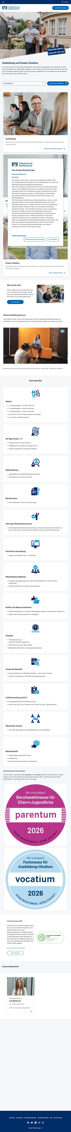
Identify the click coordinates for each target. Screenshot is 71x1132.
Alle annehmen (53, 239)
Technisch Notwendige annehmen (34, 239)
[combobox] (24, 83)
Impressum (12, 1118)
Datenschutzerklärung (19, 174)
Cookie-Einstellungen (19, 235)
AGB (51, 1118)
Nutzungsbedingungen (30, 1118)
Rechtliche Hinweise (43, 1118)
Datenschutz (19, 1118)
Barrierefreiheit (58, 1118)
